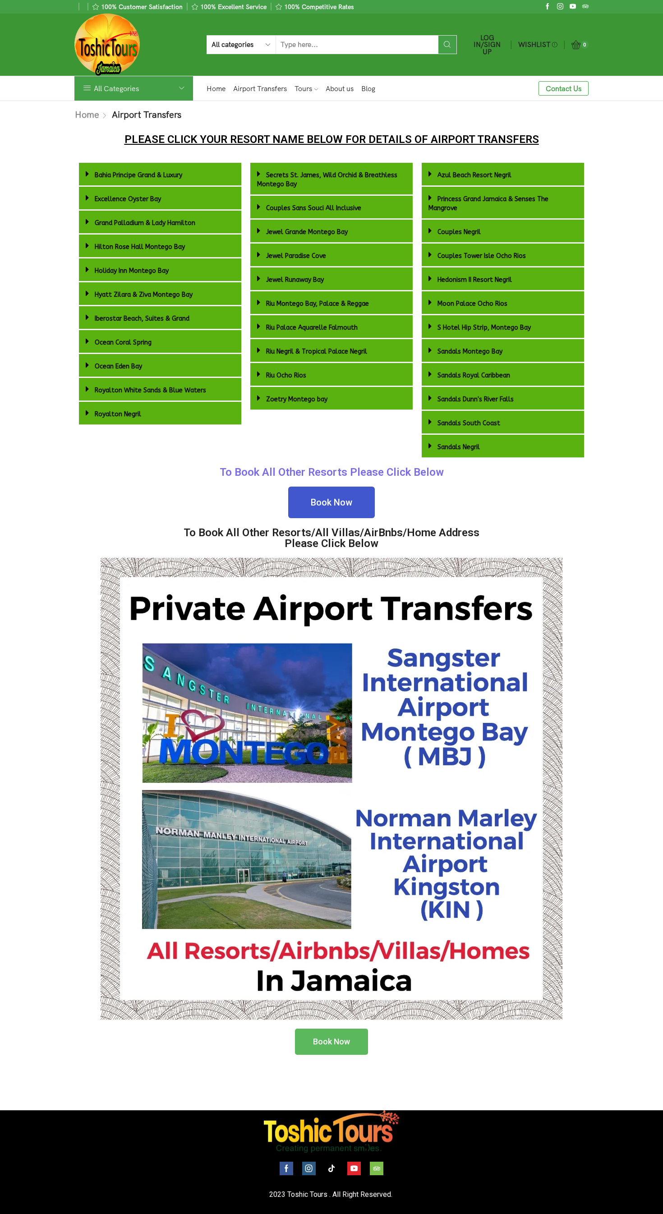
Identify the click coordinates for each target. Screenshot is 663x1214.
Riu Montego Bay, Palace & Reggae (317, 304)
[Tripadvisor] (376, 1168)
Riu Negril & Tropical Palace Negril (316, 351)
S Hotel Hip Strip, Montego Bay (484, 327)
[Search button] (447, 45)
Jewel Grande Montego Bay (307, 232)
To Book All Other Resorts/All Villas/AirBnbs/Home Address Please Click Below (331, 538)
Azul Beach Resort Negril (474, 175)
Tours (303, 88)
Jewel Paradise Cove (296, 256)
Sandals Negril (458, 447)
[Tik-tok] (331, 1168)
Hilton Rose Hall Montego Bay (140, 247)
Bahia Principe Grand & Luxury (138, 175)
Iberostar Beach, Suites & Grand (142, 318)
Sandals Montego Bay (469, 351)
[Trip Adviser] (585, 6)
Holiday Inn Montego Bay (132, 271)
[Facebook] (547, 6)
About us (340, 88)
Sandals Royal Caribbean (473, 375)
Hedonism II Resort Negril (474, 280)
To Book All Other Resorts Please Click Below (332, 472)
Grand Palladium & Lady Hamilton (145, 223)
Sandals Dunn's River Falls (475, 399)
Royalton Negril (118, 414)
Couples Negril (459, 232)
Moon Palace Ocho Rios (472, 304)
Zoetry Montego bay (296, 399)
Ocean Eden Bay (118, 366)
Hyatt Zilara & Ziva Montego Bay (144, 295)
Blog (368, 88)
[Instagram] (560, 6)
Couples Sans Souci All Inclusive (313, 208)
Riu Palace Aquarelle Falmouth (312, 327)
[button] (160, 174)
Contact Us (563, 88)
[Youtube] (573, 6)
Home (216, 88)
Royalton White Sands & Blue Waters (150, 390)
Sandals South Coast (468, 423)
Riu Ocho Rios (286, 375)
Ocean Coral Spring (123, 342)
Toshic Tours (307, 1194)
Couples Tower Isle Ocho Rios (481, 256)
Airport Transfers (260, 88)
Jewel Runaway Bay (295, 280)
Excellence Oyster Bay (128, 199)
